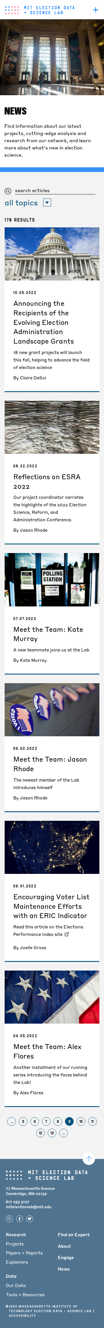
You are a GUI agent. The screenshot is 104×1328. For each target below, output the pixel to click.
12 (42, 1133)
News (64, 1269)
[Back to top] (89, 1159)
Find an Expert (74, 1234)
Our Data (16, 1285)
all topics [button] (21, 202)
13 (53, 1133)
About (64, 1246)
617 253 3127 (17, 1201)
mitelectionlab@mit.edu (28, 1206)
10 (82, 1122)
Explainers (17, 1262)
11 (94, 1122)
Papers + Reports (24, 1253)
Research (16, 1234)
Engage (66, 1257)
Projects (15, 1244)
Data (11, 1276)
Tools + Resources (25, 1294)
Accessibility (22, 1315)
